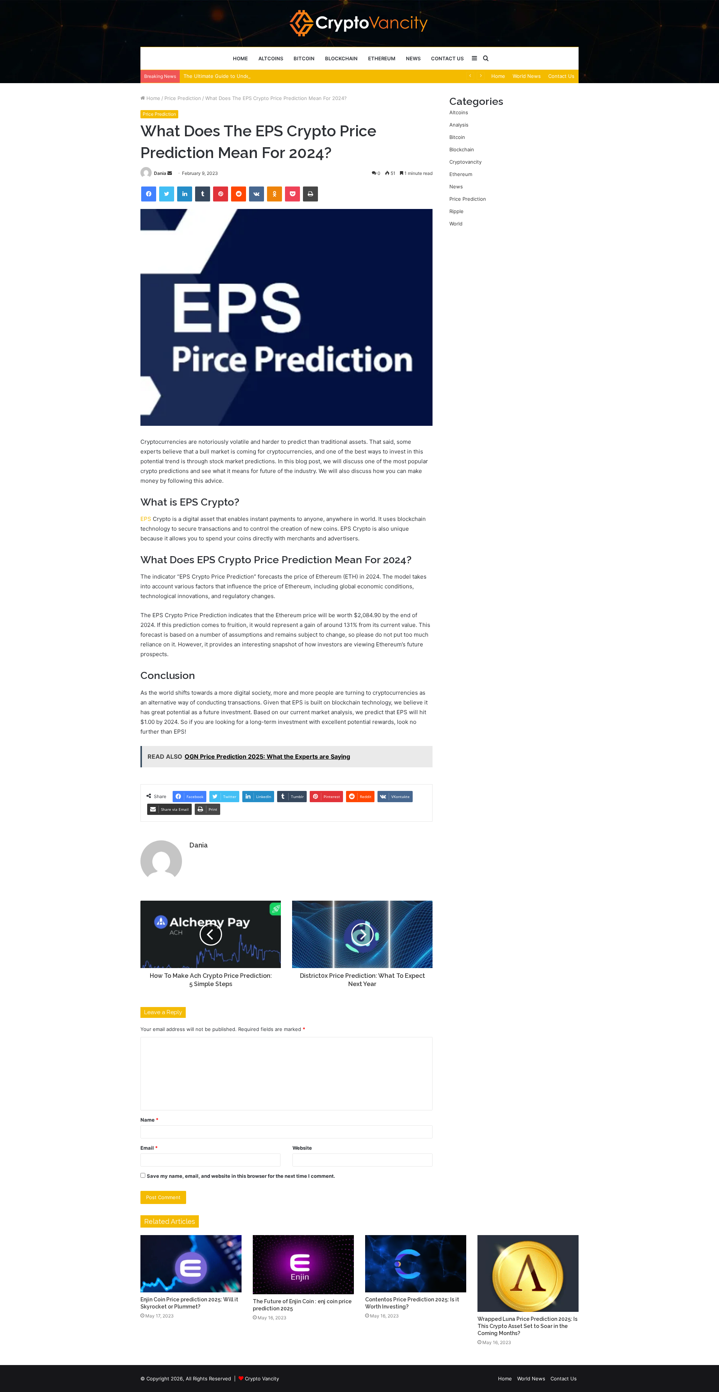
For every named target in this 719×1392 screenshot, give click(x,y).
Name (149, 1120)
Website (302, 1148)
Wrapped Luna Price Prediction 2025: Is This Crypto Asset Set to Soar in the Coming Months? (527, 1326)
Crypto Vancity (262, 1379)
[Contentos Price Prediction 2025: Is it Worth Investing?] (415, 1263)
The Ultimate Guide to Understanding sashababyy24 (244, 76)
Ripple (456, 211)
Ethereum (381, 58)
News (413, 58)
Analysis (458, 125)
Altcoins (270, 58)
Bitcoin (304, 58)
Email (149, 1148)
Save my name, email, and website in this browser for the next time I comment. (241, 1176)
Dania (160, 173)
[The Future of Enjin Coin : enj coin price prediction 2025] (303, 1264)
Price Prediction (182, 98)
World (455, 224)
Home (240, 58)
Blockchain (341, 58)
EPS (145, 518)
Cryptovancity (465, 162)
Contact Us (447, 58)
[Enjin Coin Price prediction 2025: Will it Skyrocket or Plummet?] (191, 1263)
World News (527, 76)
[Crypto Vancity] (359, 23)
